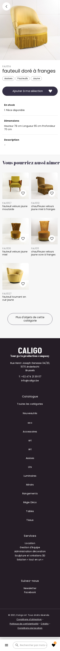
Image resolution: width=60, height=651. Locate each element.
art (30, 440)
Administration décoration (30, 551)
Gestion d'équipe (30, 547)
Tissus (30, 520)
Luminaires (30, 475)
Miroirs (30, 484)
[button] (6, 645)
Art (30, 449)
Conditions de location (30, 628)
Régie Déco (30, 502)
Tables (30, 511)
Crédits (44, 623)
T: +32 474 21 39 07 (30, 376)
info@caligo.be (30, 380)
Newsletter (30, 588)
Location (30, 543)
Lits (30, 467)
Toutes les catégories (30, 404)
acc (30, 422)
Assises (8, 78)
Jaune (36, 78)
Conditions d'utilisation (29, 619)
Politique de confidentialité (24, 623)
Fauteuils (23, 78)
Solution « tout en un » (30, 559)
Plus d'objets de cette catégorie (30, 318)
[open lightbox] (30, 30)
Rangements (30, 493)
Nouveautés (30, 413)
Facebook (30, 592)
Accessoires (30, 431)
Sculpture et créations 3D (30, 555)
